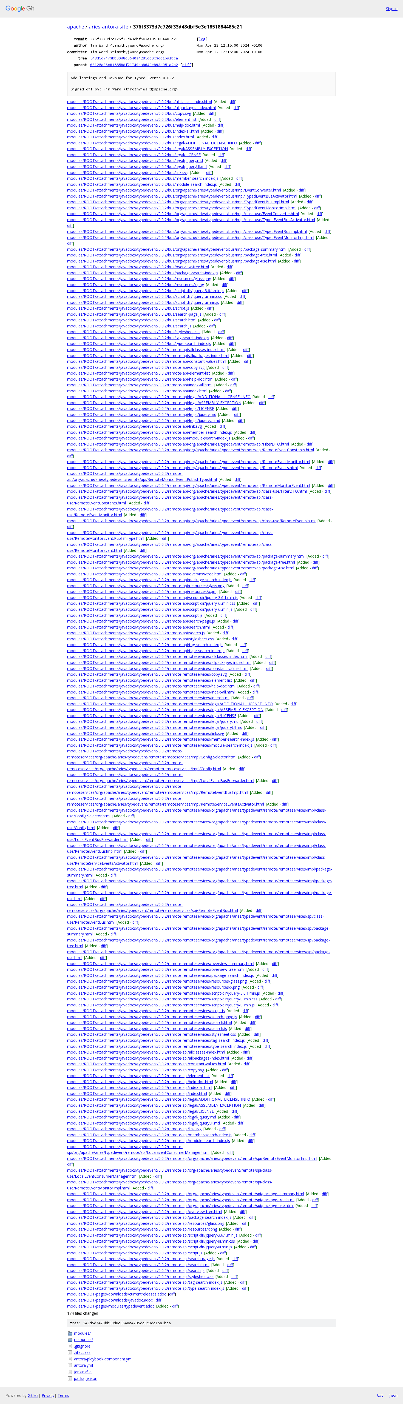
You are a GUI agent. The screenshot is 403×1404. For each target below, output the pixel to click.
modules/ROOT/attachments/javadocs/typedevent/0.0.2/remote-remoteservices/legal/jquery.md (153, 721)
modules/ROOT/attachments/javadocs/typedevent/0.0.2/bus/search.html (131, 320)
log (202, 38)
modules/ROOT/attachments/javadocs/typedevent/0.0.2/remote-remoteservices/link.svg (145, 733)
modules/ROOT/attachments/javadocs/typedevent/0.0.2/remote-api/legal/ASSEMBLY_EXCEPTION (154, 402)
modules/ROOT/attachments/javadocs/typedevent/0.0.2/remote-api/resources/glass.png (146, 585)
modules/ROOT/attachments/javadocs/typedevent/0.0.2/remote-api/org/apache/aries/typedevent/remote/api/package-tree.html (181, 562)
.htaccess (82, 1352)
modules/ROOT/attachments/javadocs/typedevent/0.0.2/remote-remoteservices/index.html (148, 697)
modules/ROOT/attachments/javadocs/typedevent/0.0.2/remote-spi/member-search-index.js (149, 1134)
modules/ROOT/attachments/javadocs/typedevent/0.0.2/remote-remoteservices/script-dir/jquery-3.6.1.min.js (163, 993)
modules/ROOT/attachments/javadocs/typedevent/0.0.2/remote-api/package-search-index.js (149, 579)
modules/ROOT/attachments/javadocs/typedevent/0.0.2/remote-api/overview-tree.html (144, 574)
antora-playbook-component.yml (103, 1359)
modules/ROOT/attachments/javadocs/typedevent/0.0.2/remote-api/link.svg (134, 426)
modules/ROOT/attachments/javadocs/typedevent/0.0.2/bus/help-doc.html (133, 125)
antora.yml (83, 1365)
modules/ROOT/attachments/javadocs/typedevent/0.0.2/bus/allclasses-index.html (139, 101)
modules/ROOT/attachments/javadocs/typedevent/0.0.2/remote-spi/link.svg (134, 1128)
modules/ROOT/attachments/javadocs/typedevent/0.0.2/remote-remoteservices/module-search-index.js (159, 745)
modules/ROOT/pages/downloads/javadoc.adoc (110, 1300)
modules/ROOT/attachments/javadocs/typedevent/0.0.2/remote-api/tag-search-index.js (145, 644)
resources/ (83, 1339)
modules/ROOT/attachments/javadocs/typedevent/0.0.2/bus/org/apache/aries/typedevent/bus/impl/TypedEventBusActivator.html (182, 196)
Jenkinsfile (83, 1371)
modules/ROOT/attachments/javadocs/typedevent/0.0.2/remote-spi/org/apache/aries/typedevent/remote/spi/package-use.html (180, 1205)
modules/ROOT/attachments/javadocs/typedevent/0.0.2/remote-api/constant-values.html (146, 361)
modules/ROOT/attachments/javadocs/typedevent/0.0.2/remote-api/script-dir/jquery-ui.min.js (149, 609)
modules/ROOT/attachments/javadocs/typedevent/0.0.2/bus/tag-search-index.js (138, 337)
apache (75, 26)
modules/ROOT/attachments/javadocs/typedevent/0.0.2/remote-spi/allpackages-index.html (148, 1058)
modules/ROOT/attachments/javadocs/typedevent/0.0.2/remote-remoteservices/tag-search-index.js (156, 1040)
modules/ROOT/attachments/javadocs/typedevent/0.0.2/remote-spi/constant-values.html (146, 1063)
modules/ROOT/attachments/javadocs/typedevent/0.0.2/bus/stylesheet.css (133, 331)
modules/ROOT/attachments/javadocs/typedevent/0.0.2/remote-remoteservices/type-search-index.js (157, 1046)
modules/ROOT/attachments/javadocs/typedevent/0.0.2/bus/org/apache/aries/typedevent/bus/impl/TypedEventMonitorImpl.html (181, 207)
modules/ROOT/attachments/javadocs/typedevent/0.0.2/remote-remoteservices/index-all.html (151, 692)
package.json (85, 1378)
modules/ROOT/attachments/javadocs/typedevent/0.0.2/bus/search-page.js (134, 314)
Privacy (48, 1395)
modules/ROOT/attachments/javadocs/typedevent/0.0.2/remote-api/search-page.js (141, 621)
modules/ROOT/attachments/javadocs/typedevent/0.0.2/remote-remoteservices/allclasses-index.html (157, 656)
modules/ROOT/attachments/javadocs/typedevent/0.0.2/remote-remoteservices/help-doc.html (151, 686)
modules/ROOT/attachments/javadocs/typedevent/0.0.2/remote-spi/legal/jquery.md (141, 1117)
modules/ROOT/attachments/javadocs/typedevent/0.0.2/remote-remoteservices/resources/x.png (153, 987)
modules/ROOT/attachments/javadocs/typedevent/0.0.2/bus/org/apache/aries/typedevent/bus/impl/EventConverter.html (174, 190)
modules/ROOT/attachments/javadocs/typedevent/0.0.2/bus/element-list (132, 119)
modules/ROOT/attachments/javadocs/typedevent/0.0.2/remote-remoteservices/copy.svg (147, 674)
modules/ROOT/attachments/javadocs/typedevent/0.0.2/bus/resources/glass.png (139, 278)
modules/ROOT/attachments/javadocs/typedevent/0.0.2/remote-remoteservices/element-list (149, 680)
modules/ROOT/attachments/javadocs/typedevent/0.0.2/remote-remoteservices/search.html (149, 1022)
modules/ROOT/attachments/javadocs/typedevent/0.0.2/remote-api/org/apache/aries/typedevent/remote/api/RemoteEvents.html (182, 467)
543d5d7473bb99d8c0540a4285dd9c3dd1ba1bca (134, 58)
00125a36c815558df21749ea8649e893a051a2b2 (134, 64)
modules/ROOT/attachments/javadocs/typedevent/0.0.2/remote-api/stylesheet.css (140, 638)
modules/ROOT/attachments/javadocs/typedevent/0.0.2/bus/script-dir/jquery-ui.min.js (143, 302)
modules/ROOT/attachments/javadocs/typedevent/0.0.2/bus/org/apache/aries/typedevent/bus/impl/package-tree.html (172, 255)
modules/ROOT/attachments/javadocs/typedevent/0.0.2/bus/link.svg (127, 172)
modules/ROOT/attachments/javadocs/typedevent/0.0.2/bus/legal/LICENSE (134, 154)
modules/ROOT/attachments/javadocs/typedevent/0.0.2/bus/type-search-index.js (139, 343)
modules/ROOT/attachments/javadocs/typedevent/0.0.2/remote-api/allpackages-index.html (148, 355)
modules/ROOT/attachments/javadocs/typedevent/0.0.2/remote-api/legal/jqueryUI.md (143, 420)
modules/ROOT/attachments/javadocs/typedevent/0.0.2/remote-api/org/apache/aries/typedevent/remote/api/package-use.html (180, 567)
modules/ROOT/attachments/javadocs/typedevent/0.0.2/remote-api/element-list (138, 373)
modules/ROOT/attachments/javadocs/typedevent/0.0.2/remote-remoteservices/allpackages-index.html (159, 662)
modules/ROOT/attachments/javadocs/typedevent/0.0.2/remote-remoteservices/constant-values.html (157, 668)
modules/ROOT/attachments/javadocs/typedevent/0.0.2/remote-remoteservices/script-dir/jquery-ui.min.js (161, 1005)
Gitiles (33, 1395)
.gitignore (82, 1346)
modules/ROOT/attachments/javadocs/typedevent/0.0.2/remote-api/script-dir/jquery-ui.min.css (151, 603)
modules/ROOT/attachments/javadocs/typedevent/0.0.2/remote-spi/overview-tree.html (144, 1211)
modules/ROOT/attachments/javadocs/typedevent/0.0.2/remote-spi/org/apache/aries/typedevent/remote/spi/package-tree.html (180, 1199)
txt (380, 1395)
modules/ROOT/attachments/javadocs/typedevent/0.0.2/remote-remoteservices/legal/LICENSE (151, 715)
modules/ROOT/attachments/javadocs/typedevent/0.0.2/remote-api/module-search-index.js (148, 438)
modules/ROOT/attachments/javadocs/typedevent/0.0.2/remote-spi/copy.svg (135, 1069)
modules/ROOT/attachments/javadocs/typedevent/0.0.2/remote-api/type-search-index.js (146, 650)
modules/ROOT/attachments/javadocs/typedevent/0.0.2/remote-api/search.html (138, 627)
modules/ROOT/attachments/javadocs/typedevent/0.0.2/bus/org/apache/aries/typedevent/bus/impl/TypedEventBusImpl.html (178, 201)
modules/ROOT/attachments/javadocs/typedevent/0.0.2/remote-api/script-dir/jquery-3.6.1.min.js (152, 597)
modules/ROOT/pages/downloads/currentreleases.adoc (116, 1294)
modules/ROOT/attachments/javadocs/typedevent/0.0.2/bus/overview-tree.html (138, 266)
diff (186, 64)
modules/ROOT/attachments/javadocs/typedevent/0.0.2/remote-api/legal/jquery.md (141, 414)
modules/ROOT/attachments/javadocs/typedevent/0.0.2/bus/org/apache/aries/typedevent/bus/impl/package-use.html (171, 261)
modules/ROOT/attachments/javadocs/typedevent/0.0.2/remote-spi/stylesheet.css (140, 1276)
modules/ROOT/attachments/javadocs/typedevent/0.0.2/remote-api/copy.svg (136, 367)
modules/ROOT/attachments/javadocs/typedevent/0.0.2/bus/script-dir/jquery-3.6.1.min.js (145, 290)
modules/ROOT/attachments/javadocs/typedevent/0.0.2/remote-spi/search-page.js (141, 1258)
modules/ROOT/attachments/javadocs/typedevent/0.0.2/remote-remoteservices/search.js (147, 1028)
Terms (63, 1395)
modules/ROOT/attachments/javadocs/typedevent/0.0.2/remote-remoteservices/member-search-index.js (160, 739)
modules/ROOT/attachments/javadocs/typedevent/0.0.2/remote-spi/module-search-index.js (148, 1140)
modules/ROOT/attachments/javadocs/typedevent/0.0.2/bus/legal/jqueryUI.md (137, 166)
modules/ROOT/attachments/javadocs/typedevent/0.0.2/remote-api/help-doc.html (140, 379)
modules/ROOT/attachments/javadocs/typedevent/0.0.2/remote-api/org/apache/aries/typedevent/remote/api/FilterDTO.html (178, 444)
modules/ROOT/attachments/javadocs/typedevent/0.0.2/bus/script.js (128, 308)
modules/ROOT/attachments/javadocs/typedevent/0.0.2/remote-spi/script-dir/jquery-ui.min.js (149, 1246)
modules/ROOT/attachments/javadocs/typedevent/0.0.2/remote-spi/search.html (138, 1264)
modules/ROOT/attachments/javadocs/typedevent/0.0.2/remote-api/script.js (135, 615)
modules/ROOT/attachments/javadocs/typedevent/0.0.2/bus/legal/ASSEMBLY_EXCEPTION (147, 148)
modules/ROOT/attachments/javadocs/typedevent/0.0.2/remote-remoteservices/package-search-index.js (160, 975)
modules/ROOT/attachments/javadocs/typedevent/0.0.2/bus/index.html (130, 136)
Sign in (392, 8)
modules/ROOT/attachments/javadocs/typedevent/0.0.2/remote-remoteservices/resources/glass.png (157, 981)
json (393, 1395)
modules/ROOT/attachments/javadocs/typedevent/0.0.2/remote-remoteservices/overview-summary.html (160, 963)
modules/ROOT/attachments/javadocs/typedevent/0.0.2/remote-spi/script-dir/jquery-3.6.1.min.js (152, 1235)
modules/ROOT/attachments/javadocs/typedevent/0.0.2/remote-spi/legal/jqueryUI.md (143, 1123)
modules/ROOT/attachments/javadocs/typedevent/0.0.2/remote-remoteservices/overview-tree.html (156, 969)
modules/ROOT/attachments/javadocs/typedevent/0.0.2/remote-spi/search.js (136, 1270)
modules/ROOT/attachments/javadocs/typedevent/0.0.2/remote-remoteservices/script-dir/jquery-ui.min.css (162, 998)
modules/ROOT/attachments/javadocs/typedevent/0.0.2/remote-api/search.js (136, 632)
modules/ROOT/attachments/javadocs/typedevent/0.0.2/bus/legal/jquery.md (135, 160)
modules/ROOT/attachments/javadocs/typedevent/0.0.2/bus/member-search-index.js (142, 178)
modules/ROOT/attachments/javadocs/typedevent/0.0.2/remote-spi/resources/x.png (142, 1229)
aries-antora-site (108, 26)
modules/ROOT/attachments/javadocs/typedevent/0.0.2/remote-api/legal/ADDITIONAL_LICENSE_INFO (159, 396)
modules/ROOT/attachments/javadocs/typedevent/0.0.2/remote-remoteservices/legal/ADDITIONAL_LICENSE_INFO (170, 703)
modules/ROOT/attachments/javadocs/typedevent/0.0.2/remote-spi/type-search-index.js (145, 1288)
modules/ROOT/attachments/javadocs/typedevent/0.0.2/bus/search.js (129, 326)
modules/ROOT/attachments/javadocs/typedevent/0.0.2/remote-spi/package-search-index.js (149, 1217)
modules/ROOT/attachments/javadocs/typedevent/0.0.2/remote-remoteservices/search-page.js (152, 1016)
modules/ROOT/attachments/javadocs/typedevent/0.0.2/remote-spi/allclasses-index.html (146, 1052)
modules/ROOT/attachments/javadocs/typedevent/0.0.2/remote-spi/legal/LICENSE (140, 1111)
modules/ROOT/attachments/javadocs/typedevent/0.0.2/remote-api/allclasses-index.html (146, 349)
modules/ (82, 1333)
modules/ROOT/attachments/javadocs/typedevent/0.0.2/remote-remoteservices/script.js (146, 1010)
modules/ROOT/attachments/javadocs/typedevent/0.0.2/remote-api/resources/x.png (142, 591)
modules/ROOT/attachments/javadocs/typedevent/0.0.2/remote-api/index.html (137, 390)
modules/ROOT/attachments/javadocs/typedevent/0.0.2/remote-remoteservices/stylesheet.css (151, 1034)
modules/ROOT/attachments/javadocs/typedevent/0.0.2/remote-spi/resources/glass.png (145, 1223)
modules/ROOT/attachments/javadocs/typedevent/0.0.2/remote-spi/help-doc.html (140, 1081)
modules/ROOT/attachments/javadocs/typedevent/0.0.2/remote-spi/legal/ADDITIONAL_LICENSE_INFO (158, 1099)
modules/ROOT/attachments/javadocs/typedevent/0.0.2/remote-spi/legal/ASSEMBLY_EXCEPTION (154, 1105)
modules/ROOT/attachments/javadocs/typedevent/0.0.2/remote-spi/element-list (138, 1075)
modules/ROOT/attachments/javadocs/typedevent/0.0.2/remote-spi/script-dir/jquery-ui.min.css (151, 1241)
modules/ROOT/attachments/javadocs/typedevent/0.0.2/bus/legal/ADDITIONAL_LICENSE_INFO (152, 142)
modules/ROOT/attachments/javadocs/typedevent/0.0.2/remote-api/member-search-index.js (149, 432)
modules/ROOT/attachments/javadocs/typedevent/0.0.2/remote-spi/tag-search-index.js (144, 1282)
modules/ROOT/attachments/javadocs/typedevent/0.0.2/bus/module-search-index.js (142, 184)
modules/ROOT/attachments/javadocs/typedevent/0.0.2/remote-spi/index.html (137, 1093)
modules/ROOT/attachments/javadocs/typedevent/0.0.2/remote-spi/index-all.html (139, 1087)
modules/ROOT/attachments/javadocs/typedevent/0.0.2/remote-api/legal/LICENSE (140, 408)
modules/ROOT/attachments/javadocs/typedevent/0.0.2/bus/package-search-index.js (142, 272)
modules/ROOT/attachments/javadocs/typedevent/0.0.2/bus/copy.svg (129, 113)
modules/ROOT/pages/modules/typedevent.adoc (110, 1306)
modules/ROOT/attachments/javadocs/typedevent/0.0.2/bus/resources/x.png (135, 284)
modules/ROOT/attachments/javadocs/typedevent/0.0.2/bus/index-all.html (133, 131)
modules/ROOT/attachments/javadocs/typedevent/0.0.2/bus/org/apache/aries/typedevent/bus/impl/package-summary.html (176, 249)
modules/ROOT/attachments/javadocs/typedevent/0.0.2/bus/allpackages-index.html (141, 107)
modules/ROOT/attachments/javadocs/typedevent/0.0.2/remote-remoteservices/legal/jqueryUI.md (154, 727)
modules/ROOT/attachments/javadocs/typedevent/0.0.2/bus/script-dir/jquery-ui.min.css (144, 296)
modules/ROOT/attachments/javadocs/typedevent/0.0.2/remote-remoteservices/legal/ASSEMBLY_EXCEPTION (165, 709)
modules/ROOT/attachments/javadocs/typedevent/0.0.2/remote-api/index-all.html (139, 384)
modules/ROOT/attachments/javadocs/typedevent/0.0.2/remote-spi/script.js (134, 1252)
